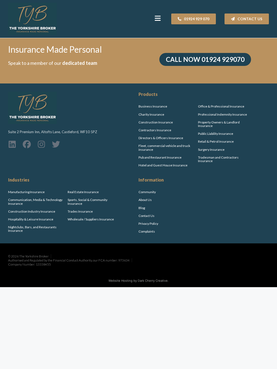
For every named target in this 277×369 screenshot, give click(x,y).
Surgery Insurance (211, 149)
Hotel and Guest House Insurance (162, 165)
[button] (158, 16)
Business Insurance (152, 106)
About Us (145, 200)
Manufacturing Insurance (26, 192)
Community (147, 192)
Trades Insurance (80, 211)
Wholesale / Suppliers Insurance (91, 219)
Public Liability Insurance (215, 134)
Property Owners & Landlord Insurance (219, 124)
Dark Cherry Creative (153, 281)
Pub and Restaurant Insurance (160, 157)
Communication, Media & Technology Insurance (35, 201)
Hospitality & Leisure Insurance (30, 219)
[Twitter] (56, 144)
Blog (141, 208)
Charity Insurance (151, 114)
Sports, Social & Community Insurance (87, 201)
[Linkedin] (12, 144)
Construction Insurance (155, 122)
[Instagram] (41, 144)
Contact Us (146, 216)
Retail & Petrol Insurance (216, 141)
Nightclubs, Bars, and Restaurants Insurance (32, 229)
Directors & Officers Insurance (160, 138)
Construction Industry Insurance (32, 211)
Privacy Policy (148, 224)
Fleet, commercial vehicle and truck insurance (164, 147)
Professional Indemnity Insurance (222, 114)
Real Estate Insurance (83, 192)
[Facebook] (27, 144)
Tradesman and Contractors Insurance (218, 159)
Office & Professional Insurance (221, 106)
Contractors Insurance (154, 130)
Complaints (146, 231)
